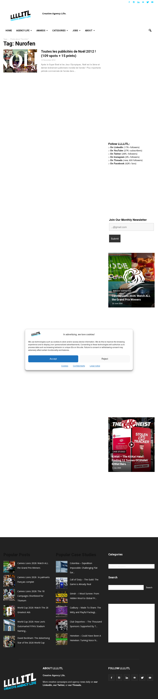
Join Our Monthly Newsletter (128, 220)
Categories (59, 30)
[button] (150, 30)
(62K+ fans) (123, 163)
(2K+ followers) (125, 156)
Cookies (64, 365)
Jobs (75, 30)
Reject (105, 358)
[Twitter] (147, 2)
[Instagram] (133, 2)
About (88, 30)
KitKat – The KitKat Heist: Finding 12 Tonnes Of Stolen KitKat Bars (130, 460)
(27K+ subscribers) (126, 150)
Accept (53, 358)
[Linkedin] (138, 2)
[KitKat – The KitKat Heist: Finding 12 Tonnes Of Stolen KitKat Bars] (131, 445)
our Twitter (58, 685)
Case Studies (119, 452)
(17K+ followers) (125, 147)
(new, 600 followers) (126, 160)
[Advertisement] (131, 92)
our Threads (74, 685)
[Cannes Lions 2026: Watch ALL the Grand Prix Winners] (131, 281)
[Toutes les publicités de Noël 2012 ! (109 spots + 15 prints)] (20, 61)
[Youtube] (152, 2)
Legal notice (95, 365)
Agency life (22, 30)
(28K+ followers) (123, 153)
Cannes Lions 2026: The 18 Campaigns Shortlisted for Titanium (30, 596)
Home (9, 30)
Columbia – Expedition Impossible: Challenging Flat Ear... (84, 568)
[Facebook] (129, 2)
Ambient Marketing (122, 291)
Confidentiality (79, 365)
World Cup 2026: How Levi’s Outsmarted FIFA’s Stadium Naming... (31, 626)
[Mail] (143, 2)
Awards (40, 30)
